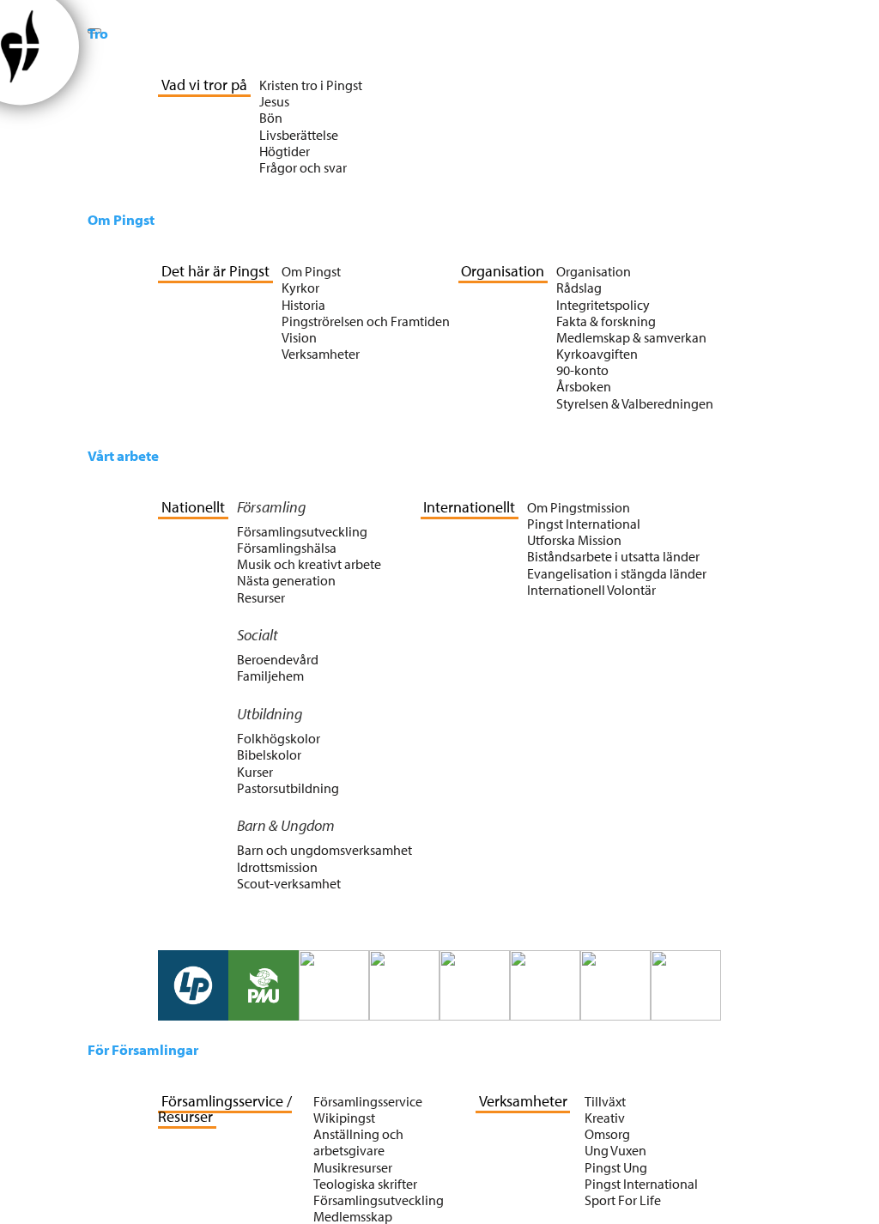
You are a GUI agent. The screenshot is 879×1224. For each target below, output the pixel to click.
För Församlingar (143, 1049)
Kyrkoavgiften (597, 353)
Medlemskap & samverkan (631, 337)
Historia (303, 304)
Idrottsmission (277, 867)
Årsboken (583, 386)
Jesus (274, 101)
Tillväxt (605, 1101)
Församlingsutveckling (302, 531)
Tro (98, 33)
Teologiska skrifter (365, 1183)
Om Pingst (121, 219)
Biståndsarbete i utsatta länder (613, 556)
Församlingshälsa (286, 547)
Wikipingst (344, 1117)
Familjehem (270, 675)
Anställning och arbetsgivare (358, 1142)
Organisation (593, 271)
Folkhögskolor (278, 738)
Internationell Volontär (591, 589)
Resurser (261, 597)
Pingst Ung (616, 1167)
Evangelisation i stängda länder (616, 573)
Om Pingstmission (578, 507)
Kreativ (605, 1117)
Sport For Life (623, 1200)
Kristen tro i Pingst (310, 85)
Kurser (255, 771)
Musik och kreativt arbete (309, 564)
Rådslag (579, 287)
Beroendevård (277, 659)
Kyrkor (300, 287)
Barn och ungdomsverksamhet (324, 849)
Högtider (284, 151)
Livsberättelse (298, 134)
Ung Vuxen (615, 1150)
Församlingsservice (367, 1101)
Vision (299, 337)
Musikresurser (352, 1167)
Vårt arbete (123, 455)
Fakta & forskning (606, 321)
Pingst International (583, 523)
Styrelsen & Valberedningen (634, 403)
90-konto (582, 370)
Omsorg (607, 1133)
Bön (270, 117)
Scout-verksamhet (289, 883)
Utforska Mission (574, 539)
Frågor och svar (303, 167)
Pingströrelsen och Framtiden (366, 321)
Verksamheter (321, 353)
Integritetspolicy (603, 304)
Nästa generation (286, 580)
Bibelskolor (269, 754)
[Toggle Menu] (94, 30)
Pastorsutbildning (288, 788)
